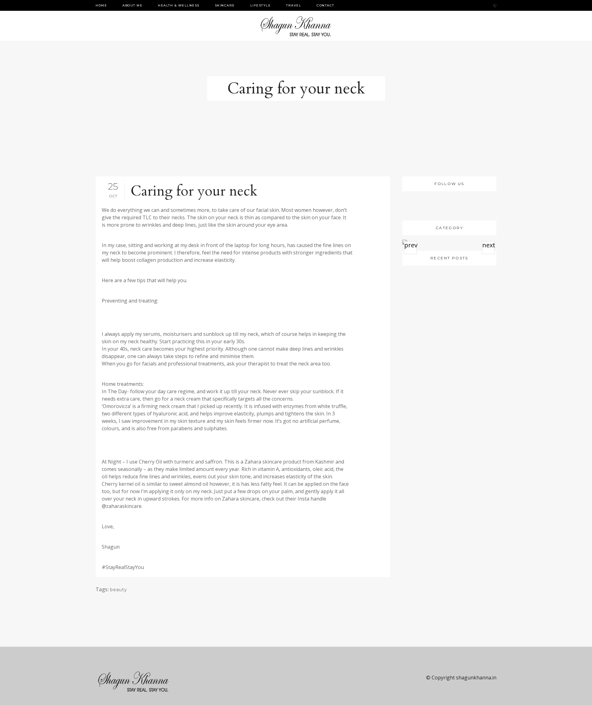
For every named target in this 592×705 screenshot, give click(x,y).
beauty (118, 589)
